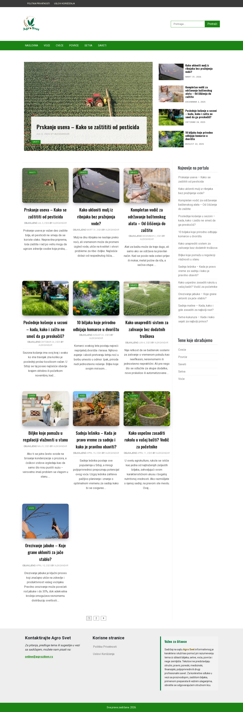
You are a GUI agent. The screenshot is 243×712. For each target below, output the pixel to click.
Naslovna (31, 45)
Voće (47, 45)
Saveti (102, 45)
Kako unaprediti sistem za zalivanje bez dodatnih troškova (146, 329)
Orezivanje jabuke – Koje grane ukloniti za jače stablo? (45, 552)
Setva (88, 45)
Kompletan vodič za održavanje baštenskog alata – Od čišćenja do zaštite (197, 205)
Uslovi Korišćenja (64, 3)
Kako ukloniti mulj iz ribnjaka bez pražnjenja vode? (96, 216)
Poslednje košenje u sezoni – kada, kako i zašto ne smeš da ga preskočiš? (45, 329)
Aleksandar (62, 134)
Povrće (74, 45)
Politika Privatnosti (38, 3)
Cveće (60, 45)
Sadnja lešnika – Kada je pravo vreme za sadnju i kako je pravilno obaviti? (96, 440)
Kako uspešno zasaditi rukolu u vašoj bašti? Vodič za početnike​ (147, 440)
